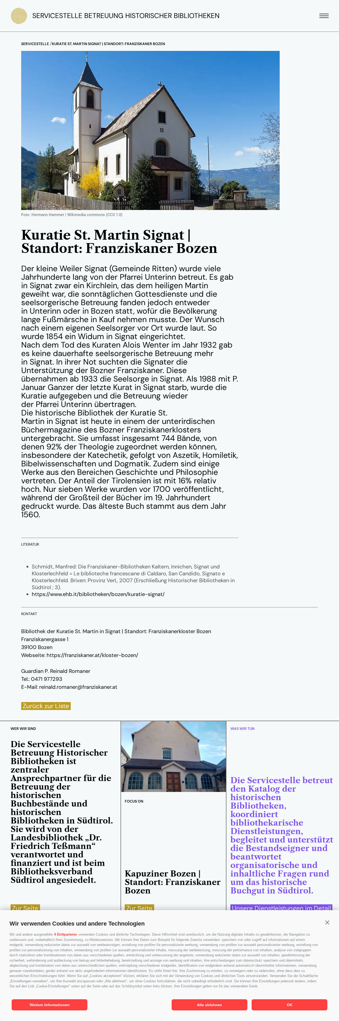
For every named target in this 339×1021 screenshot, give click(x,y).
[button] (327, 922)
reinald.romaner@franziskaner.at (78, 686)
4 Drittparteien (65, 934)
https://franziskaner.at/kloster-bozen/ (92, 655)
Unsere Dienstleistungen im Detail (281, 908)
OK (289, 1005)
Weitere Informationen (50, 1005)
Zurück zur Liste (46, 706)
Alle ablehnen (209, 1005)
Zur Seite (25, 908)
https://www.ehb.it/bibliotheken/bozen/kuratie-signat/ (98, 594)
